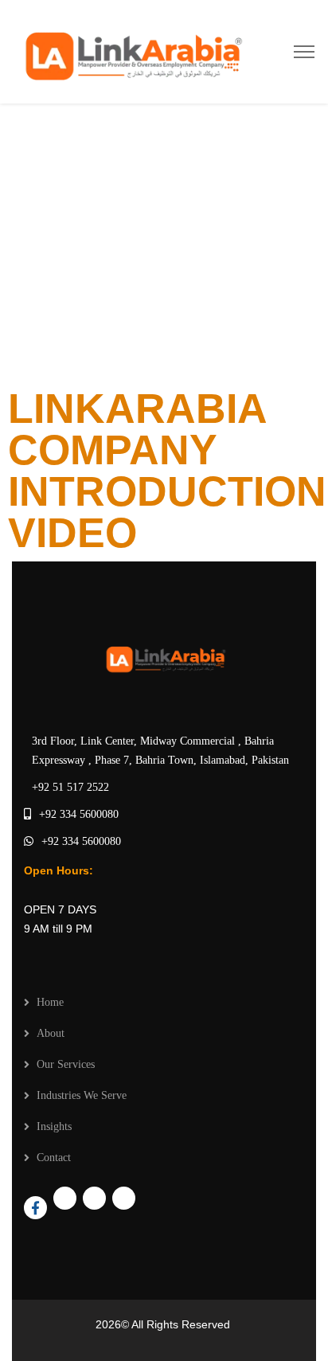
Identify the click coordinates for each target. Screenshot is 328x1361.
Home (50, 1002)
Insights (54, 1126)
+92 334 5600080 (79, 814)
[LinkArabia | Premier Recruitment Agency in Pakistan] (130, 50)
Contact (54, 1157)
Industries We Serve (82, 1095)
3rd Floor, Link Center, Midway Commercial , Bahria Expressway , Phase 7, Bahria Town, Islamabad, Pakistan (160, 750)
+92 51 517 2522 (70, 787)
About (50, 1033)
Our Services (66, 1064)
